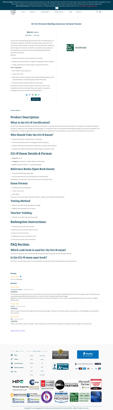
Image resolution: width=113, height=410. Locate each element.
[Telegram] (38, 94)
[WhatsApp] (35, 94)
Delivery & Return (19, 367)
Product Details (15, 110)
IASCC (42, 359)
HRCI (31, 359)
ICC (32, 367)
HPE (32, 371)
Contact (16, 359)
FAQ (15, 371)
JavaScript (42, 355)
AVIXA (31, 375)
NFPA (42, 371)
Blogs (15, 355)
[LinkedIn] (26, 94)
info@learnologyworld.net (88, 6)
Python (31, 363)
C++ (42, 363)
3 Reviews (36, 35)
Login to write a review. (18, 331)
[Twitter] (32, 94)
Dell (42, 367)
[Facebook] (29, 94)
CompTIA (42, 375)
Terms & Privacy (18, 363)
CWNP (31, 355)
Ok (56, 8)
